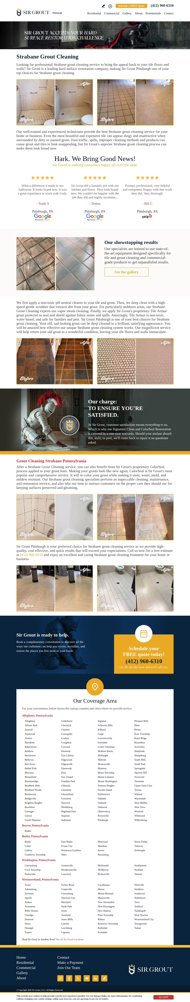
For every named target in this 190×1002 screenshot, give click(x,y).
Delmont (29, 919)
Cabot (28, 846)
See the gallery (126, 272)
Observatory (104, 811)
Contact (169, 13)
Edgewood (66, 759)
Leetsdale (102, 742)
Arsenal (29, 729)
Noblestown (104, 794)
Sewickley (139, 746)
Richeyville (103, 874)
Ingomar (102, 721)
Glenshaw (66, 789)
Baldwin (29, 751)
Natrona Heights (106, 785)
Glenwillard (67, 794)
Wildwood (139, 815)
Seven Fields (140, 841)
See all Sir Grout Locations (70, 939)
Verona (137, 789)
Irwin (64, 910)
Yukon (137, 928)
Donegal (29, 928)
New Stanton (104, 910)
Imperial (65, 815)
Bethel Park (31, 768)
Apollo (28, 897)
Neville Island (105, 789)
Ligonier (65, 932)
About (138, 13)
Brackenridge (31, 781)
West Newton (141, 915)
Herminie (66, 902)
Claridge (29, 915)
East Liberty (67, 755)
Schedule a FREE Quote (131, 5)
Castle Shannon (32, 820)
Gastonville (67, 865)
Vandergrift (140, 910)
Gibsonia (65, 785)
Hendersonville (69, 869)
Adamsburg (30, 889)
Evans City (66, 846)
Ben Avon (30, 764)
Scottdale (102, 932)
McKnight (103, 755)
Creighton (66, 742)
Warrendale (140, 798)
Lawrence (66, 874)
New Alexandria (106, 902)
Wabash (138, 794)
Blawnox (29, 772)
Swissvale (139, 777)
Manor (101, 889)
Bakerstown (31, 746)
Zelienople (139, 850)
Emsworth (66, 768)
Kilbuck (102, 729)
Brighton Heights (33, 802)
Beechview (30, 755)
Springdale (139, 768)
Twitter (78, 978)
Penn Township (105, 915)
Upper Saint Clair (143, 785)
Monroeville (104, 764)
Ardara (28, 902)
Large (101, 734)
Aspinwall (30, 734)
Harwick (65, 802)
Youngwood (140, 923)
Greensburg (67, 893)
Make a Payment (70, 962)
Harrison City (68, 897)
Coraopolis (66, 734)
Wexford (138, 811)
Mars (63, 854)
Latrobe (65, 923)
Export (28, 932)
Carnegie (29, 811)
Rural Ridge (140, 738)
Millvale (102, 759)
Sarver (101, 850)
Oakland (102, 802)
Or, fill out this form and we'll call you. (144, 667)
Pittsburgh (103, 820)
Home (21, 957)
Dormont (65, 751)
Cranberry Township (35, 854)
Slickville (139, 885)
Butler (28, 841)
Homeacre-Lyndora (71, 850)
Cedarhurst (66, 721)
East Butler (67, 841)
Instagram (60, 978)
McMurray (103, 869)
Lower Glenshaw (106, 746)
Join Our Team (68, 967)
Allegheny (30, 721)
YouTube (87, 978)
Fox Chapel (67, 777)
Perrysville (103, 815)
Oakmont (102, 807)
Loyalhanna (104, 885)
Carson (28, 815)
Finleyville (30, 874)
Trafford (138, 906)
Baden (28, 830)
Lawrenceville (105, 738)
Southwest (139, 893)
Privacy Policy (100, 996)
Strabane (138, 869)
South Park (139, 764)
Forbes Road (67, 885)
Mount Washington (107, 781)
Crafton (65, 738)
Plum (137, 725)
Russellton (139, 742)
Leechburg (66, 928)
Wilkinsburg (140, 820)
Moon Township (106, 772)
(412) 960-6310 (162, 5)
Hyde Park (66, 906)
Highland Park (68, 811)
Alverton (29, 893)
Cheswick (66, 725)
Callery (28, 850)
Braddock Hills (32, 785)
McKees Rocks (105, 751)
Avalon (28, 738)
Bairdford (29, 742)
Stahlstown (139, 897)
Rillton (101, 919)
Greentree (66, 798)
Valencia (138, 846)
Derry (28, 923)
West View (139, 807)
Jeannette (66, 915)
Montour (102, 768)
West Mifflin (140, 802)
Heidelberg (66, 807)
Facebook (69, 978)
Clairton (65, 729)
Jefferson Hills (105, 725)
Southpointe (140, 865)
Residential (94, 13)
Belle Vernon (31, 910)
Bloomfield (30, 777)
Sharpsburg (140, 755)
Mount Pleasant (105, 893)
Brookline (30, 807)
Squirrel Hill (140, 772)
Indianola (66, 820)
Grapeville (66, 889)
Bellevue (29, 759)
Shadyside (139, 751)
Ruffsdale (103, 928)
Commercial (111, 13)
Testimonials (153, 13)
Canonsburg (31, 865)
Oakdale (102, 798)
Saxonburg (103, 854)
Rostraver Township (108, 923)
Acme (28, 885)
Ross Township (142, 734)
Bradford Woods (33, 789)
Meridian (102, 846)
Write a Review (103, 6)
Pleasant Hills (141, 721)
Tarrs (137, 902)
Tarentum (139, 781)
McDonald (103, 865)
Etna (63, 772)
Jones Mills (67, 919)
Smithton (139, 889)
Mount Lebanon (106, 777)
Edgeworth (66, 764)
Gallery (127, 13)
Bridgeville (30, 798)
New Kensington (106, 906)
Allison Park (31, 725)
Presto (137, 729)
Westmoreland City (144, 919)
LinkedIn (95, 978)
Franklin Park (68, 781)
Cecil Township (33, 869)
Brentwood (30, 794)
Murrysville (104, 897)
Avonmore (30, 906)
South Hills (140, 759)
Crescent (65, 746)
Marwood (103, 841)
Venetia (138, 874)
